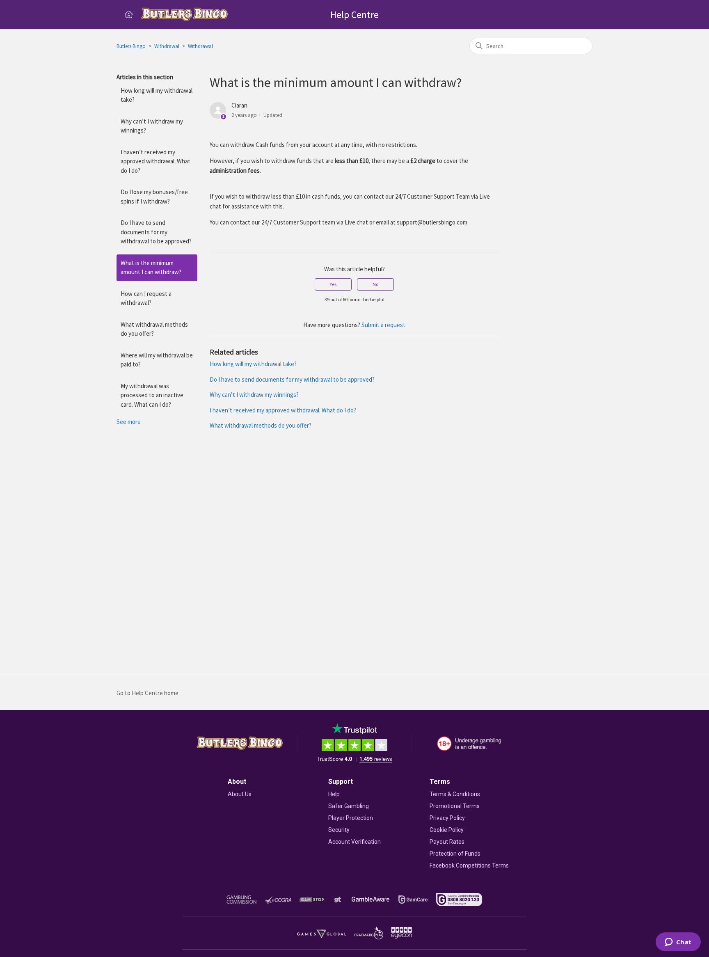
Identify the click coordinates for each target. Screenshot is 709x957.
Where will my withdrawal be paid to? (157, 360)
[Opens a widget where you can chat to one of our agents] (678, 942)
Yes (333, 284)
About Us (240, 794)
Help (334, 794)
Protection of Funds (455, 853)
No (375, 284)
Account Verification (354, 841)
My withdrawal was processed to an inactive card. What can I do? (152, 395)
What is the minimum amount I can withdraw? (151, 267)
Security (339, 829)
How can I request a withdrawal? (146, 298)
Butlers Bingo (131, 46)
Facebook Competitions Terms (469, 865)
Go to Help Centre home (147, 693)
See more (129, 422)
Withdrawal (166, 46)
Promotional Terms (455, 806)
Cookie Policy (447, 829)
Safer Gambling (348, 806)
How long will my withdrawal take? (156, 95)
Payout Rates (447, 841)
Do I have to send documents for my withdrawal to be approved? (156, 232)
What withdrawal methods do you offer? (154, 329)
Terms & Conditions (455, 794)
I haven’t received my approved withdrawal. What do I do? (155, 161)
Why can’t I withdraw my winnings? (152, 126)
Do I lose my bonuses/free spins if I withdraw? (154, 196)
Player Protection (350, 818)
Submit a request (383, 325)
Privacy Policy (447, 818)
